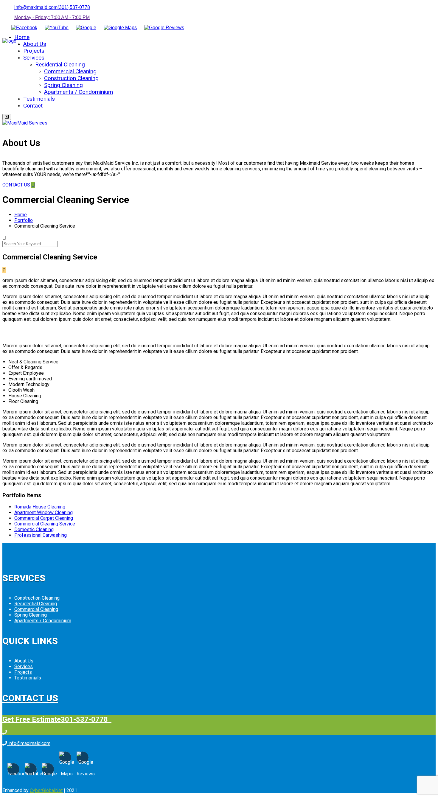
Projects (33, 50)
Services (33, 57)
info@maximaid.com (36, 7)
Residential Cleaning (60, 64)
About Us (34, 44)
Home (21, 37)
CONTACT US (16, 185)
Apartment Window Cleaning (43, 512)
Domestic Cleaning (34, 529)
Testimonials (39, 98)
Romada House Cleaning (39, 507)
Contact (33, 105)
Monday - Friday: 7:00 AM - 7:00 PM (52, 17)
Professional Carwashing (40, 535)
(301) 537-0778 (74, 7)
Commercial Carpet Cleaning (43, 518)
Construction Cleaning (71, 78)
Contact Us (30, 698)
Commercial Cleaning (70, 71)
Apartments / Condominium (78, 91)
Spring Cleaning (63, 85)
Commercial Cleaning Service (44, 524)
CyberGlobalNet (46, 790)
